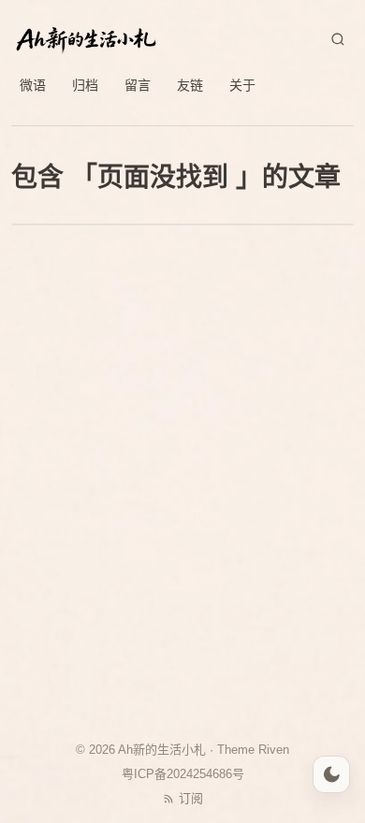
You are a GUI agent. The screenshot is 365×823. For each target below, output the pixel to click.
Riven (273, 750)
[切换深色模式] (331, 774)
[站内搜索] (338, 39)
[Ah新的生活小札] (86, 39)
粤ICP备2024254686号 (183, 774)
